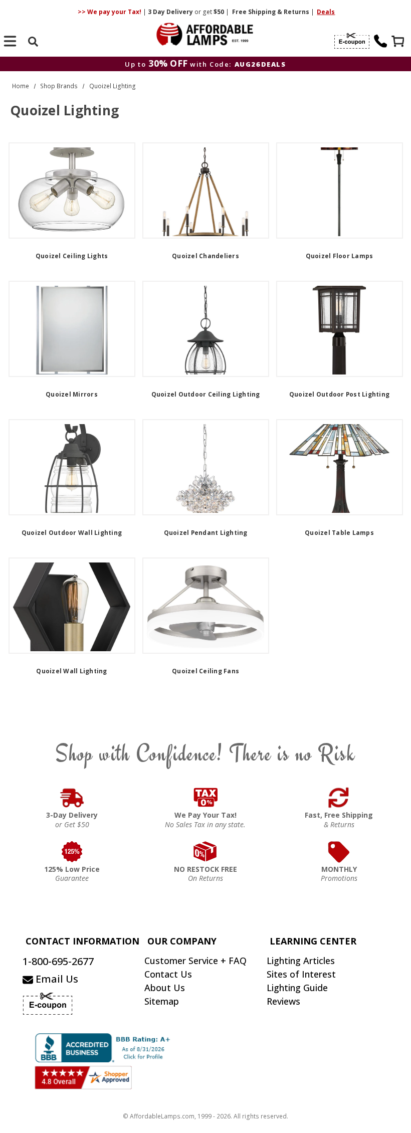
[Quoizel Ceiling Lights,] (72, 190)
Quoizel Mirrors (72, 394)
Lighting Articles (301, 961)
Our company (182, 941)
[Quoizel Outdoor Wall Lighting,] (72, 467)
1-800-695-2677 (58, 961)
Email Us (55, 979)
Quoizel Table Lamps (339, 532)
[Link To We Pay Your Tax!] (205, 797)
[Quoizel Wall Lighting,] (72, 605)
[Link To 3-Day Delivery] (72, 797)
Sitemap (161, 1001)
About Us (164, 988)
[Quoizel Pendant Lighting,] (206, 467)
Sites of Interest (301, 974)
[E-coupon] (351, 41)
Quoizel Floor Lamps (339, 256)
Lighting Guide (297, 988)
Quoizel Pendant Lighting (206, 532)
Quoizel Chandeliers (205, 256)
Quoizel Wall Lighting (71, 671)
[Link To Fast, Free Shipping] (339, 797)
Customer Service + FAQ (195, 961)
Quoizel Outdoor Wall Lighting (72, 532)
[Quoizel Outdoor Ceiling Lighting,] (206, 328)
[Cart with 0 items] (399, 42)
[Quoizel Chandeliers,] (206, 190)
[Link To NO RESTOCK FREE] (205, 851)
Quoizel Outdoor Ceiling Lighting (205, 394)
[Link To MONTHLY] (339, 851)
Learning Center (313, 941)
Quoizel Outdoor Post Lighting (339, 394)
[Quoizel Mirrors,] (72, 328)
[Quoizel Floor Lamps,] (339, 190)
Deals (326, 12)
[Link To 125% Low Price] (72, 851)
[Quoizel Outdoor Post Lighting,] (339, 328)
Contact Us (168, 974)
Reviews (283, 1001)
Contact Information (82, 941)
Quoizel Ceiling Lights (72, 256)
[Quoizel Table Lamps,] (339, 467)
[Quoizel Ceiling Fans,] (206, 605)
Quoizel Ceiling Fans (205, 671)
